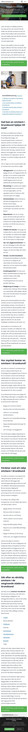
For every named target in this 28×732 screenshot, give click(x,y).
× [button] (26, 718)
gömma (20, 95)
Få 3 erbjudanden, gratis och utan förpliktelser (14, 16)
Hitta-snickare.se (7, 2)
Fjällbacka (6, 624)
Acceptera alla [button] (9, 729)
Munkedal (6, 637)
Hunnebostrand (8, 634)
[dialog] (14, 724)
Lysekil (5, 617)
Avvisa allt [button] (19, 729)
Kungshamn (7, 631)
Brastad (5, 641)
